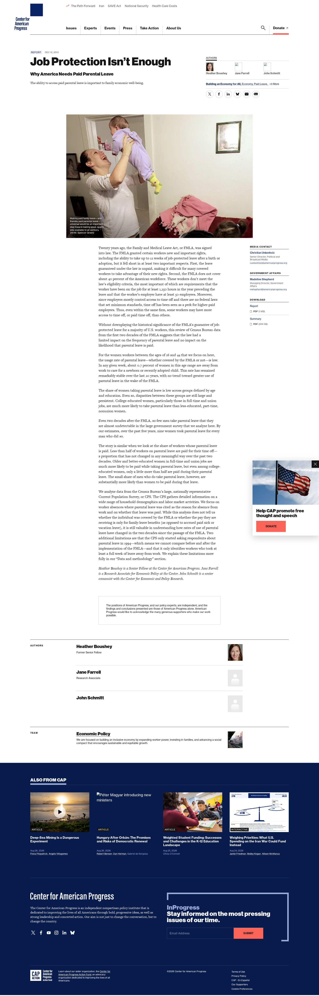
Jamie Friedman (238, 853)
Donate (279, 28)
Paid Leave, (261, 83)
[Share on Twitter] (209, 94)
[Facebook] (41, 932)
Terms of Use (238, 971)
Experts (90, 28)
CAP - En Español (240, 980)
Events (110, 28)
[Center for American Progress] (37, 17)
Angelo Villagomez (58, 853)
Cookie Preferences (241, 989)
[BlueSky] (72, 932)
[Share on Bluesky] (237, 94)
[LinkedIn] (64, 932)
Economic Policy (93, 733)
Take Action (149, 28)
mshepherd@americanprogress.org (268, 289)
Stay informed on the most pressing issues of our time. (218, 913)
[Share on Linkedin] (228, 94)
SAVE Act (114, 6)
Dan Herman (119, 853)
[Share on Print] (256, 94)
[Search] (263, 30)
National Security (136, 6)
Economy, (248, 83)
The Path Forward (83, 6)
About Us (173, 28)
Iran (101, 6)
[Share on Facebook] (219, 94)
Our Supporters (239, 984)
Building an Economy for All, (224, 84)
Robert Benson (104, 853)
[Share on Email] (246, 94)
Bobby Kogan (254, 853)
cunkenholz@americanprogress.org (268, 263)
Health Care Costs (164, 6)
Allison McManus (271, 853)
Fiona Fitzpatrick (39, 853)
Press (127, 28)
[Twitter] (33, 932)
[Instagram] (56, 932)
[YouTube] (49, 932)
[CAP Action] (42, 975)
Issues (71, 28)
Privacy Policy (238, 976)
